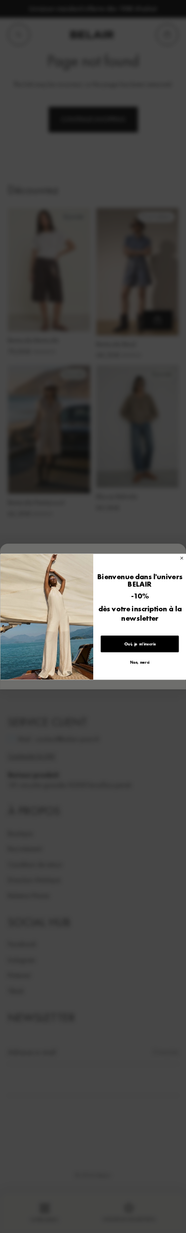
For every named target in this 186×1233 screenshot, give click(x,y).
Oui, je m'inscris (139, 644)
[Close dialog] (182, 558)
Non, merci (139, 662)
